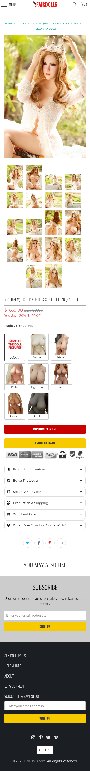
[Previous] (7, 97)
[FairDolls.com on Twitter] (48, 738)
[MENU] (2, 4)
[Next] (82, 97)
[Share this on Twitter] (27, 543)
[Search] (74, 4)
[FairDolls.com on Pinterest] (41, 738)
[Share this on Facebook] (39, 543)
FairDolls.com (34, 761)
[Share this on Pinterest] (50, 543)
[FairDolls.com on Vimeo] (56, 738)
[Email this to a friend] (61, 543)
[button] (45, 469)
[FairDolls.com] (45, 4)
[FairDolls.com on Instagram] (34, 738)
